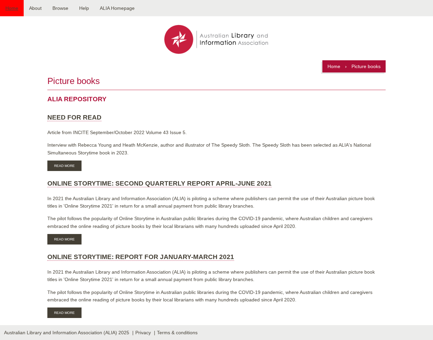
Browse (60, 8)
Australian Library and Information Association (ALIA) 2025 (66, 332)
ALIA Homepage (117, 8)
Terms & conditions (177, 332)
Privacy (143, 332)
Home (11, 8)
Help (84, 8)
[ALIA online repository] (216, 40)
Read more (68, 166)
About (35, 8)
